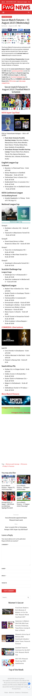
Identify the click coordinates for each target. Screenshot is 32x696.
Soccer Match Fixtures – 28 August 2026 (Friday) (23, 487)
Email (4, 575)
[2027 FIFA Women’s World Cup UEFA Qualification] (8, 663)
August (16, 413)
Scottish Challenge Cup (18, 77)
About (3, 2)
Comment (5, 544)
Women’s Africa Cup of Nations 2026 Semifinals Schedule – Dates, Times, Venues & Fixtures (22, 638)
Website (4, 583)
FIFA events (12, 81)
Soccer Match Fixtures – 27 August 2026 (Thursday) (23, 504)
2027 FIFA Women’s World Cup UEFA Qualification (21, 661)
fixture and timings (12, 464)
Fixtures (24, 464)
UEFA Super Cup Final (11, 113)
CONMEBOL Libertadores (12, 327)
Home (6, 692)
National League (22, 2)
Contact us (18, 692)
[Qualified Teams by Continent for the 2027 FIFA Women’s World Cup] (8, 652)
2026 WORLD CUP (11, 2)
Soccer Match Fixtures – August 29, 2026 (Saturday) (8, 487)
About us (11, 692)
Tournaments (6, 16)
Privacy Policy (16, 689)
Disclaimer (24, 692)
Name (4, 568)
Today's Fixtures (8, 466)
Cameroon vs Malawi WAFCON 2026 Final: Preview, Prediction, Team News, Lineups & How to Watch (22, 625)
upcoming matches (17, 71)
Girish (5, 26)
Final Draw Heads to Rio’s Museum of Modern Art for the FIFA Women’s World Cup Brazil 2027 (22, 612)
